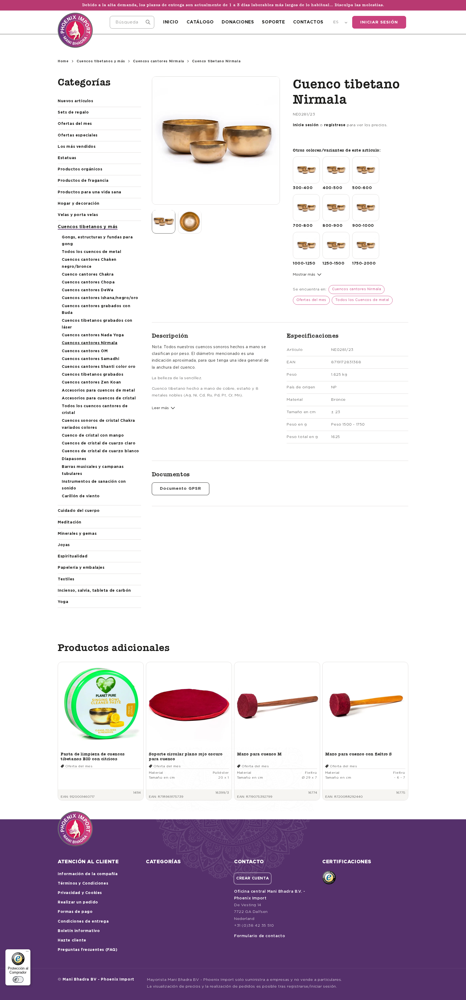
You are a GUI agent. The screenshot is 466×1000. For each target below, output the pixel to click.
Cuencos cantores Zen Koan (91, 382)
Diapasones (74, 459)
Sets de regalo (73, 112)
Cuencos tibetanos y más (101, 61)
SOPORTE (273, 22)
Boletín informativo (79, 931)
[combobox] (132, 22)
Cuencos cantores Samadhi (90, 359)
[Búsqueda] (148, 22)
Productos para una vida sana (89, 192)
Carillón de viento (81, 496)
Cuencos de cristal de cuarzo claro (98, 443)
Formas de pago (75, 912)
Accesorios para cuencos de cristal (99, 398)
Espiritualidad (72, 556)
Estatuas (67, 158)
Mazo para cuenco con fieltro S (358, 754)
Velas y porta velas (78, 215)
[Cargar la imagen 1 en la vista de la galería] (163, 221)
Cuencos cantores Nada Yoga (93, 335)
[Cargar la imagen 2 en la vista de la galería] (189, 221)
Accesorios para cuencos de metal (98, 390)
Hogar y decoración (79, 204)
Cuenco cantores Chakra (88, 274)
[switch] (18, 979)
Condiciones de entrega (83, 921)
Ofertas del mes (75, 124)
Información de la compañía (88, 874)
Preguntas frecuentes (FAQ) (88, 950)
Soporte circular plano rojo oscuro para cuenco (185, 756)
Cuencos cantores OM (85, 351)
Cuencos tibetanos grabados (93, 374)
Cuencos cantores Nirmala (158, 61)
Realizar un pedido (78, 902)
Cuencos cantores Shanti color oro (99, 367)
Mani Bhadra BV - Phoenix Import (98, 979)
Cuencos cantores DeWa (88, 290)
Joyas (64, 545)
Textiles (66, 579)
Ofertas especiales (78, 135)
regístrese (335, 125)
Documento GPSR (180, 489)
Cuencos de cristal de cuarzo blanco (100, 451)
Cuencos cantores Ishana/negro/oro (100, 298)
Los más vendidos (77, 147)
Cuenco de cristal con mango (93, 435)
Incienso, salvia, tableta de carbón (94, 591)
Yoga (63, 602)
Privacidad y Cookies (80, 893)
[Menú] (27, 952)
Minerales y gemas (77, 534)
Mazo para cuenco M (259, 754)
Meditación (69, 522)
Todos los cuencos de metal (91, 252)
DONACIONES (238, 22)
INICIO (171, 22)
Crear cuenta (252, 878)
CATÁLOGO (200, 22)
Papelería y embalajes (81, 568)
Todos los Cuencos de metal (362, 300)
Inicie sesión (306, 125)
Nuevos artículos (75, 101)
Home (63, 61)
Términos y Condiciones (83, 883)
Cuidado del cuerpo (79, 511)
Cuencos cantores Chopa (88, 282)
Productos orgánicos (80, 169)
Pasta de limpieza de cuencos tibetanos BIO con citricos (93, 756)
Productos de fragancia (83, 181)
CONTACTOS (308, 22)
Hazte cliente (72, 940)
